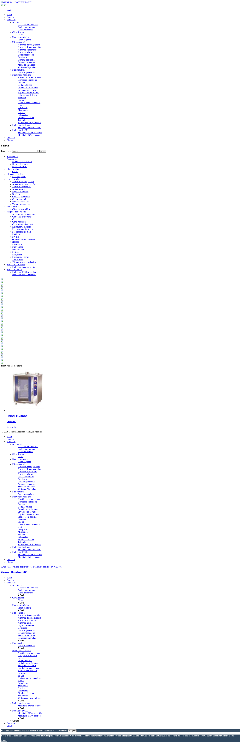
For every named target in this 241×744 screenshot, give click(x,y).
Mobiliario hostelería (21, 125)
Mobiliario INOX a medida (30, 132)
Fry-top (21, 100)
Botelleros (22, 57)
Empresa (10, 17)
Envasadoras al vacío (27, 90)
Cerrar (4, 740)
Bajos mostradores (26, 55)
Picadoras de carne (26, 117)
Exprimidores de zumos (28, 92)
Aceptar (72, 731)
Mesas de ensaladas (26, 65)
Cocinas (21, 82)
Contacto (11, 137)
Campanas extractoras (27, 80)
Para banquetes (24, 40)
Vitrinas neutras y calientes (29, 122)
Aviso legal (6, 567)
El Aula (10, 140)
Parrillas (21, 112)
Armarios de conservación (29, 47)
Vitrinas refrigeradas (27, 67)
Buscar (42, 151)
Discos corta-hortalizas (28, 24)
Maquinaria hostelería (21, 75)
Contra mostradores (26, 62)
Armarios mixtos (25, 52)
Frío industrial (18, 70)
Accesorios (17, 22)
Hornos (21, 105)
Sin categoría (12, 156)
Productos (11, 19)
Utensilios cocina (25, 29)
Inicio (9, 14)
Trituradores (23, 120)
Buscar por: (6, 151)
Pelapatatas (23, 115)
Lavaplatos (22, 107)
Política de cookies (41, 567)
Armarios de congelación (29, 45)
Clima (20, 34)
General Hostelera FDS (14, 572)
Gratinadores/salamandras (29, 102)
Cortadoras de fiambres (28, 87)
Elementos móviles (20, 37)
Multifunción (18, 249)
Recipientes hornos (26, 27)
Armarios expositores (27, 50)
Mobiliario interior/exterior (29, 127)
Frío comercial (18, 42)
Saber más (11, 427)
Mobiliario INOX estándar (29, 135)
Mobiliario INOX (20, 130)
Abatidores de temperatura (29, 77)
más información (60, 730)
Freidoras (22, 97)
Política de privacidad (22, 567)
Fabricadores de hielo (27, 95)
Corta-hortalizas (25, 85)
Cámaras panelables (26, 60)
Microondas (23, 110)
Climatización (18, 32)
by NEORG (56, 567)
